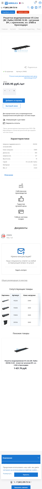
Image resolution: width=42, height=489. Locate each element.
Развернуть (7, 474)
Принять (26, 475)
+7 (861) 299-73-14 (9, 7)
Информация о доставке (15, 120)
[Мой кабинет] (40, 3)
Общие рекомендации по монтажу (14, 280)
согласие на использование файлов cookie (20, 470)
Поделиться (32, 67)
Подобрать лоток (8, 12)
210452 (9, 235)
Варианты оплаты (13, 123)
